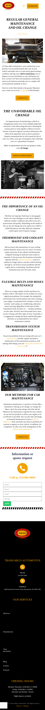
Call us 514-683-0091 (23, 477)
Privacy (19, 706)
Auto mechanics (7, 650)
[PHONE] (22, 567)
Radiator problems (25, 260)
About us (6, 613)
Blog (5, 662)
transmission (11, 338)
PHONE (22, 573)
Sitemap (25, 706)
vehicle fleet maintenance (22, 429)
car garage (24, 90)
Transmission (8, 632)
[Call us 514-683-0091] (22, 468)
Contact (6, 666)
